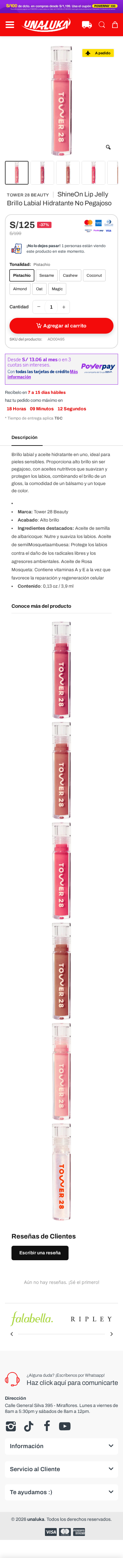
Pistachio (22, 275)
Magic (57, 289)
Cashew (70, 275)
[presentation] (11, 1334)
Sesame (46, 275)
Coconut (94, 275)
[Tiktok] (28, 1426)
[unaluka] (46, 24)
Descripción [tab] (24, 437)
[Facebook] (46, 1426)
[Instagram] (10, 1426)
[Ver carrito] (115, 24)
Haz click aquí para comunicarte (72, 1382)
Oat (39, 289)
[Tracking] (87, 25)
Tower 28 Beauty (28, 195)
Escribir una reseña (40, 1252)
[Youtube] (65, 1426)
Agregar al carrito (64, 325)
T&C (58, 418)
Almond (20, 289)
